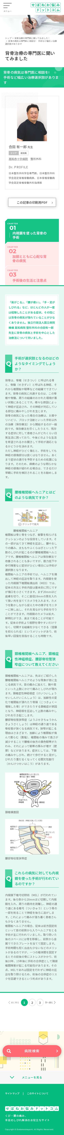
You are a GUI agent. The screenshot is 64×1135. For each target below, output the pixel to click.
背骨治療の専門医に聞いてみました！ (32, 38)
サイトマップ (12, 1093)
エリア (14, 153)
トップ (8, 38)
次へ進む (49, 1002)
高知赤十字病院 (18, 159)
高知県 (23, 153)
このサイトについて (37, 1093)
